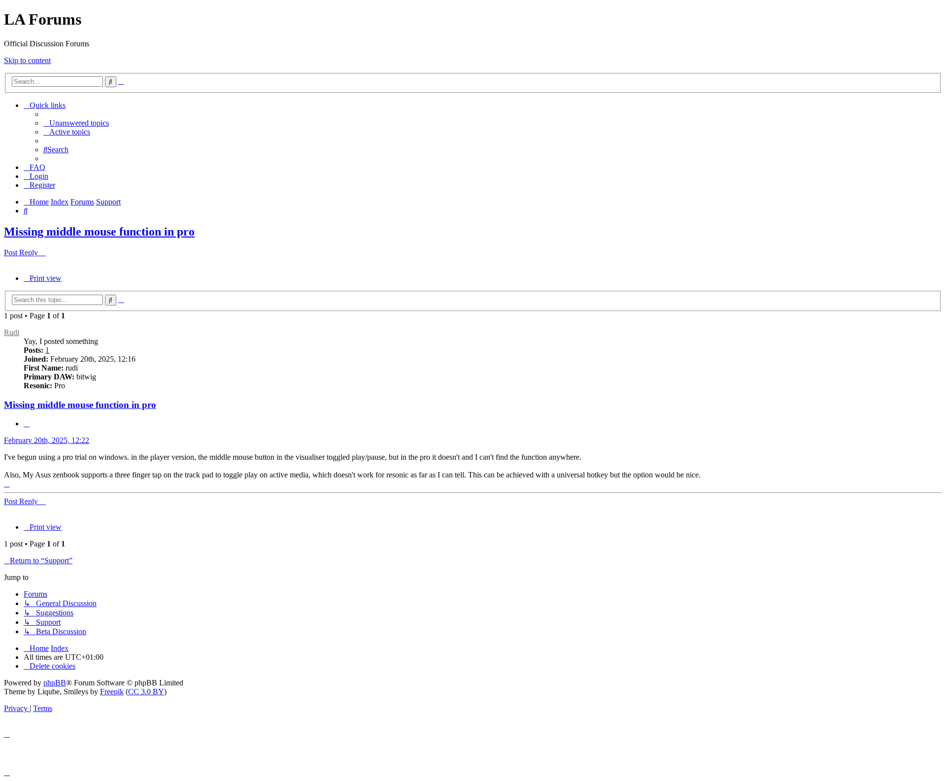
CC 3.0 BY (146, 691)
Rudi (11, 332)
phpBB (54, 683)
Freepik (112, 691)
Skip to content (27, 60)
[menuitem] (76, 123)
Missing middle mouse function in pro (99, 231)
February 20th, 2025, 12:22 (46, 440)
